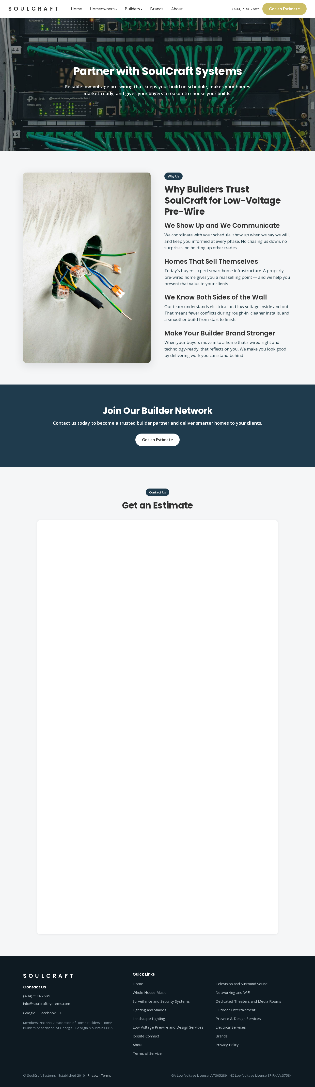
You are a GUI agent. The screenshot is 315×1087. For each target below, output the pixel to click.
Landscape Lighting (149, 1018)
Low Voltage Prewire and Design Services (168, 1027)
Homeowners (102, 9)
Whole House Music (149, 992)
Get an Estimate (284, 9)
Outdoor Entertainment (235, 1009)
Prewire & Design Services (238, 1018)
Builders (132, 9)
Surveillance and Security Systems (161, 1001)
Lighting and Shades (149, 1009)
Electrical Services (231, 1027)
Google (29, 1012)
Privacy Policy (227, 1044)
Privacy (93, 1075)
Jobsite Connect (146, 1036)
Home (76, 9)
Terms (106, 1075)
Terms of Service (147, 1053)
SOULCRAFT (34, 9)
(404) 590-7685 (245, 8)
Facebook (47, 1012)
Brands (156, 9)
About (177, 9)
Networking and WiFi (233, 992)
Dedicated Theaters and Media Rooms (248, 1001)
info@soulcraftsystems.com (46, 1003)
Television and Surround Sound (242, 983)
